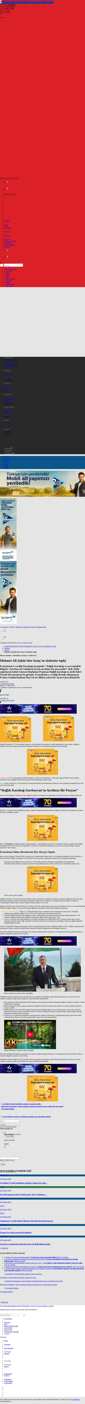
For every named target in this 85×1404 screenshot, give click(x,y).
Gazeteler (7, 239)
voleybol (8, 271)
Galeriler (7, 448)
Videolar (7, 451)
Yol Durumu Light (10, 367)
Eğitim (6, 464)
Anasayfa (5, 627)
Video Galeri (8, 374)
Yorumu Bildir (10, 1136)
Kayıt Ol (7, 389)
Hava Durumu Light (11, 361)
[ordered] (13, 1125)
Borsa (6, 1341)
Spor (5, 224)
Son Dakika (8, 1319)
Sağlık (7, 273)
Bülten (6, 460)
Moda (7, 282)
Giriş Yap (7, 385)
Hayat (6, 466)
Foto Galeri (8, 228)
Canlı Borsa (8, 243)
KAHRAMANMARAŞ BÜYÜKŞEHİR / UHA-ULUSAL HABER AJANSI (30, 646)
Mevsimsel (9, 286)
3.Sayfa (6, 457)
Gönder (3, 1125)
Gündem (7, 220)
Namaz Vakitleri (9, 245)
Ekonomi (7, 1322)
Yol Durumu (11, 1332)
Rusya (7, 275)
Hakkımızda (8, 413)
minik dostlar (9, 284)
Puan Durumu (8, 402)
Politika (6, 468)
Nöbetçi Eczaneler (10, 241)
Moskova (8, 280)
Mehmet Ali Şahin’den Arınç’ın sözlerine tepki (31, 627)
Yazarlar (7, 235)
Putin (7, 277)
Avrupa (6, 459)
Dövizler (7, 247)
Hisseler (6, 422)
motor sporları (10, 279)
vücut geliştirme (10, 269)
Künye (6, 391)
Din (5, 462)
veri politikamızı (75, 1399)
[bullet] (15, 1125)
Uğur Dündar (9, 1134)
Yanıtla (6, 1144)
